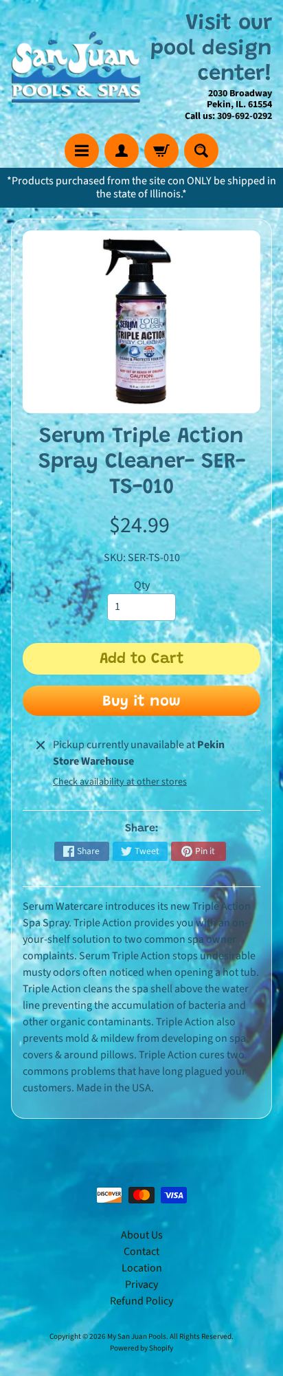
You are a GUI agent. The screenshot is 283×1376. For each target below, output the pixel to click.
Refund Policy (141, 1301)
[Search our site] (201, 150)
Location (142, 1268)
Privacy (141, 1284)
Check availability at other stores (120, 782)
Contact (141, 1251)
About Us (142, 1235)
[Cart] (161, 150)
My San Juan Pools (136, 1336)
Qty (142, 585)
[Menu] (82, 150)
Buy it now (141, 702)
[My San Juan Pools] (76, 66)
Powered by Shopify (141, 1348)
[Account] (121, 150)
